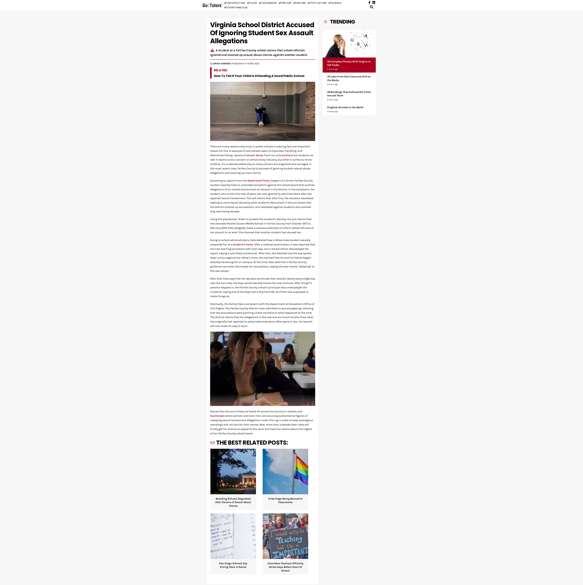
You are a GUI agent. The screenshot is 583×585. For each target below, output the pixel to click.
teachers (287, 155)
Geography (269, 3)
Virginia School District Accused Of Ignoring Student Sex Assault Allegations (262, 33)
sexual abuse (255, 155)
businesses (217, 415)
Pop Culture (318, 3)
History (287, 3)
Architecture (236, 3)
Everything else (237, 7)
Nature (301, 3)
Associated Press (258, 180)
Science (336, 3)
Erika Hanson (221, 63)
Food (253, 3)
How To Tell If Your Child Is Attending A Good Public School (259, 76)
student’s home (243, 244)
